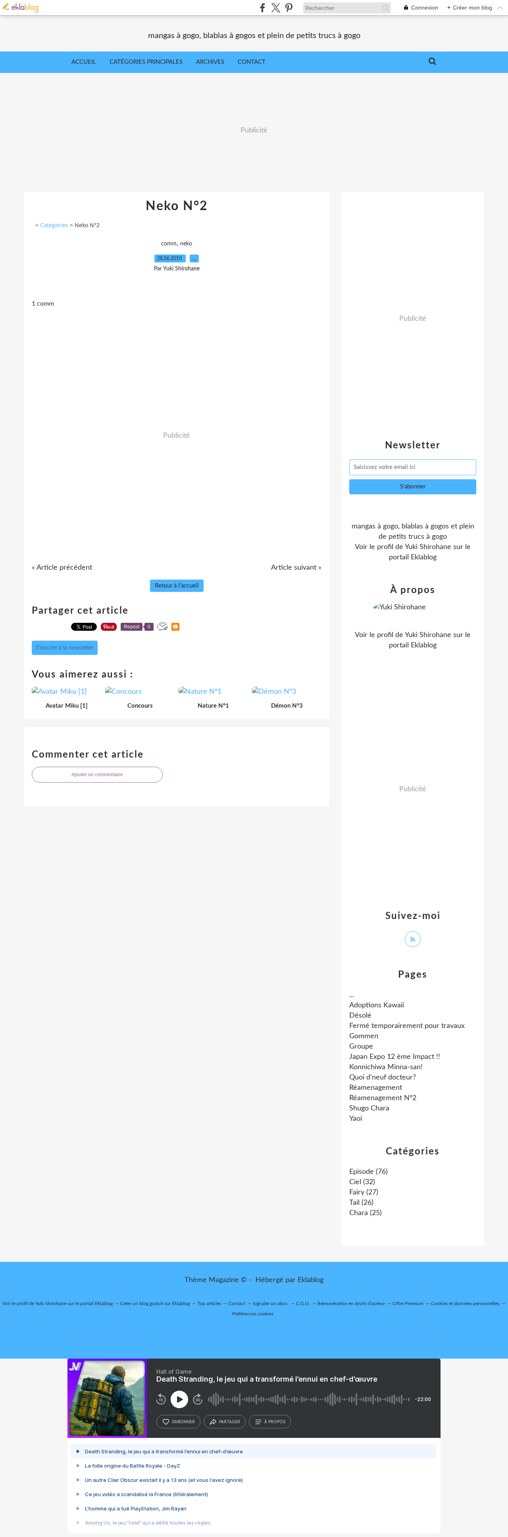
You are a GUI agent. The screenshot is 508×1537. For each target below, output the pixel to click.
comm (169, 244)
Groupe (361, 1046)
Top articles (209, 1303)
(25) (365, 1213)
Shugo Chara (369, 1108)
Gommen (363, 1036)
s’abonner (183, 1421)
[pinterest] (289, 7)
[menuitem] (83, 62)
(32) (362, 1182)
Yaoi (355, 1118)
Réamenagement (375, 1087)
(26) (361, 1202)
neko (186, 244)
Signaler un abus (271, 1303)
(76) (368, 1171)
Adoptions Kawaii (376, 1005)
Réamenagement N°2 (382, 1098)
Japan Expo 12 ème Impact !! (394, 1056)
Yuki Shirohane (428, 547)
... (351, 995)
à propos (274, 1421)
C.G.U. (303, 1303)
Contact (252, 62)
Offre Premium (408, 1303)
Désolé (360, 1015)
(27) (363, 1192)
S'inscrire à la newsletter (65, 648)
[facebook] (262, 7)
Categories (54, 225)
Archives (210, 62)
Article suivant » (296, 567)
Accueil (83, 62)
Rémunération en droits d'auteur (351, 1303)
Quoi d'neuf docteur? (382, 1077)
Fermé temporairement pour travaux (407, 1026)
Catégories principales (146, 62)
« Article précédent (62, 567)
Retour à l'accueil (177, 586)
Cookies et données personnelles (465, 1303)
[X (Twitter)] (276, 7)
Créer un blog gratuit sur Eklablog (155, 1303)
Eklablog (310, 1280)
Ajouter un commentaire (97, 774)
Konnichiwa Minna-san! (386, 1067)
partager (229, 1421)
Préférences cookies (252, 1313)
